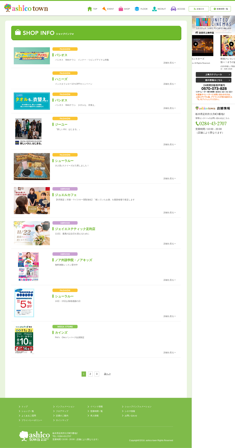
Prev (195, 44)
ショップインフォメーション (138, 406)
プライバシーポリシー (32, 420)
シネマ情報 (130, 411)
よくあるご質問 (29, 415)
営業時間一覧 (96, 411)
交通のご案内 (62, 415)
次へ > (107, 374)
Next (231, 44)
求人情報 (94, 415)
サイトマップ (62, 420)
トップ (25, 406)
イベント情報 (96, 406)
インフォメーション (65, 406)
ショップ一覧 (28, 411)
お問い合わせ (131, 415)
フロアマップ (62, 411)
